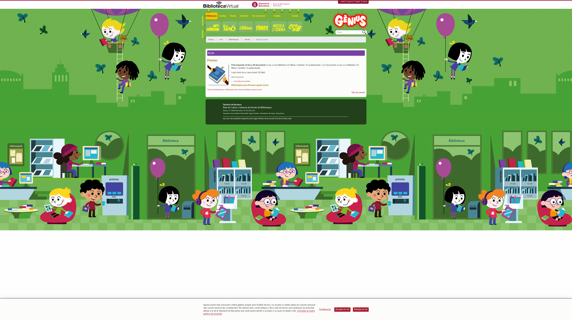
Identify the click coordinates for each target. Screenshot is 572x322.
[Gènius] (350, 19)
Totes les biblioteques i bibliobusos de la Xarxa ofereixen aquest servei (234, 89)
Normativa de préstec (242, 81)
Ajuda (365, 1)
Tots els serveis (358, 93)
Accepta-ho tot (342, 309)
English (358, 1)
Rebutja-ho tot (360, 309)
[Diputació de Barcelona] (271, 4)
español (350, 1)
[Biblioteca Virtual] (220, 4)
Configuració (325, 309)
